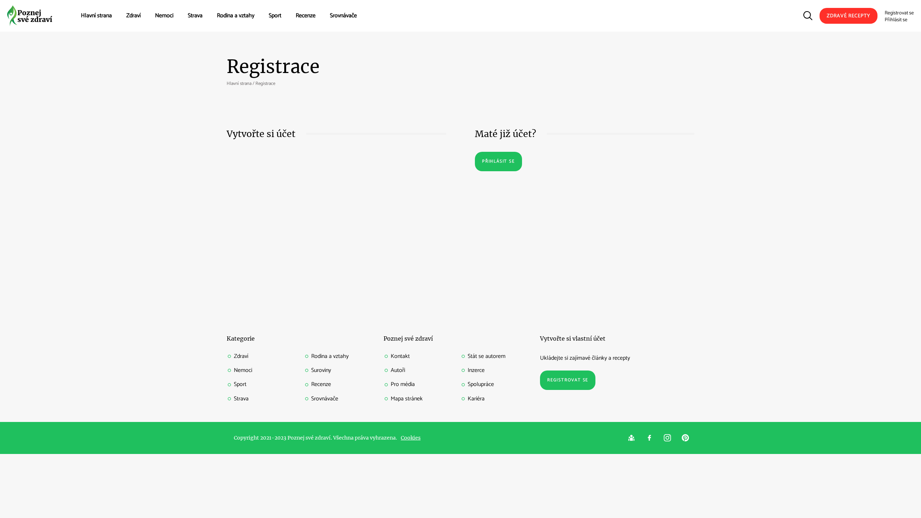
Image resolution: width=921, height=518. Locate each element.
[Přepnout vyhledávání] (807, 15)
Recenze (306, 16)
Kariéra (476, 399)
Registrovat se (899, 13)
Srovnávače (343, 16)
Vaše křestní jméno (247, 161)
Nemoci (164, 16)
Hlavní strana (96, 16)
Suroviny (321, 370)
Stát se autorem (486, 356)
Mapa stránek (407, 399)
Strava (195, 16)
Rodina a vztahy (235, 16)
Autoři (398, 370)
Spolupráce (481, 384)
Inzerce (476, 370)
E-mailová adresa (248, 196)
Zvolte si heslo (245, 231)
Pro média (403, 384)
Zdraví (133, 16)
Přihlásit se (896, 20)
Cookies (411, 438)
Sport (275, 16)
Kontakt (400, 356)
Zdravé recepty (848, 16)
